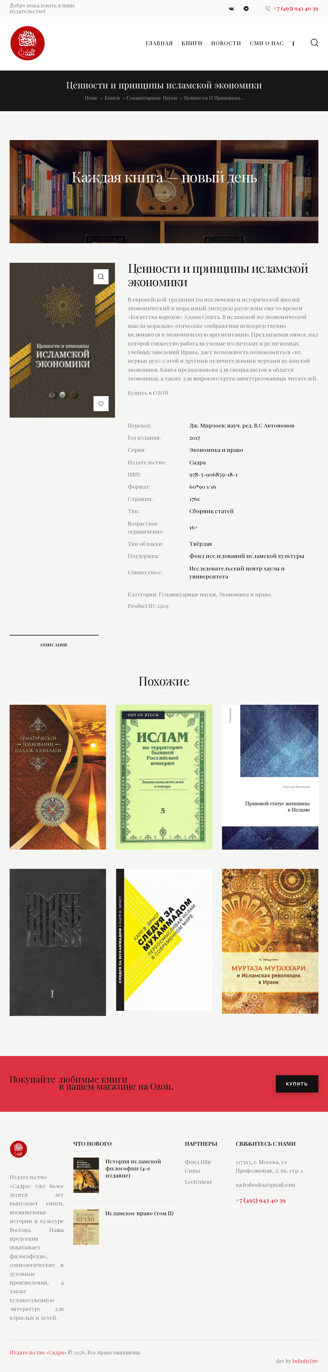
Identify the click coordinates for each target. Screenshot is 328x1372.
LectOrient (198, 1181)
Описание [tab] (54, 644)
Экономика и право (245, 594)
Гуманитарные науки (152, 98)
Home (91, 98)
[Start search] (314, 43)
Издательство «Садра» (38, 1352)
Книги (112, 98)
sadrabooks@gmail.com (265, 1184)
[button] (101, 276)
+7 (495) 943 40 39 (261, 1200)
